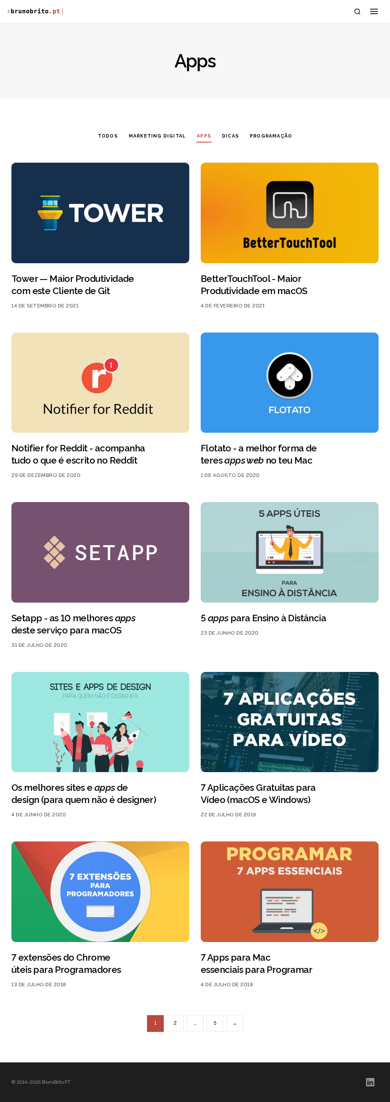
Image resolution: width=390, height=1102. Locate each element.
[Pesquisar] (357, 11)
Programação (271, 136)
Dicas (230, 136)
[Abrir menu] (374, 11)
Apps (204, 136)
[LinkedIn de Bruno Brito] (370, 1082)
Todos (108, 136)
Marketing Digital (157, 136)
